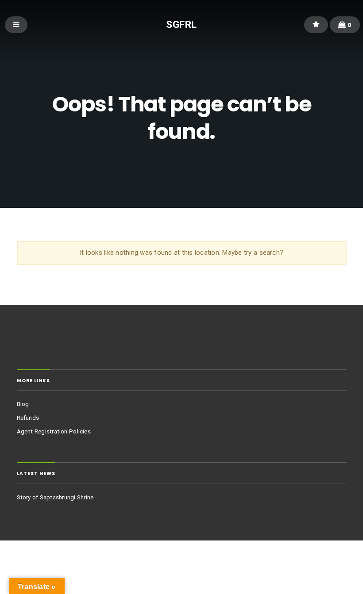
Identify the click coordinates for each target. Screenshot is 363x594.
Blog (23, 404)
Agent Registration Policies (54, 431)
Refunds (28, 417)
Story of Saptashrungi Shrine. (56, 497)
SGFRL (181, 24)
